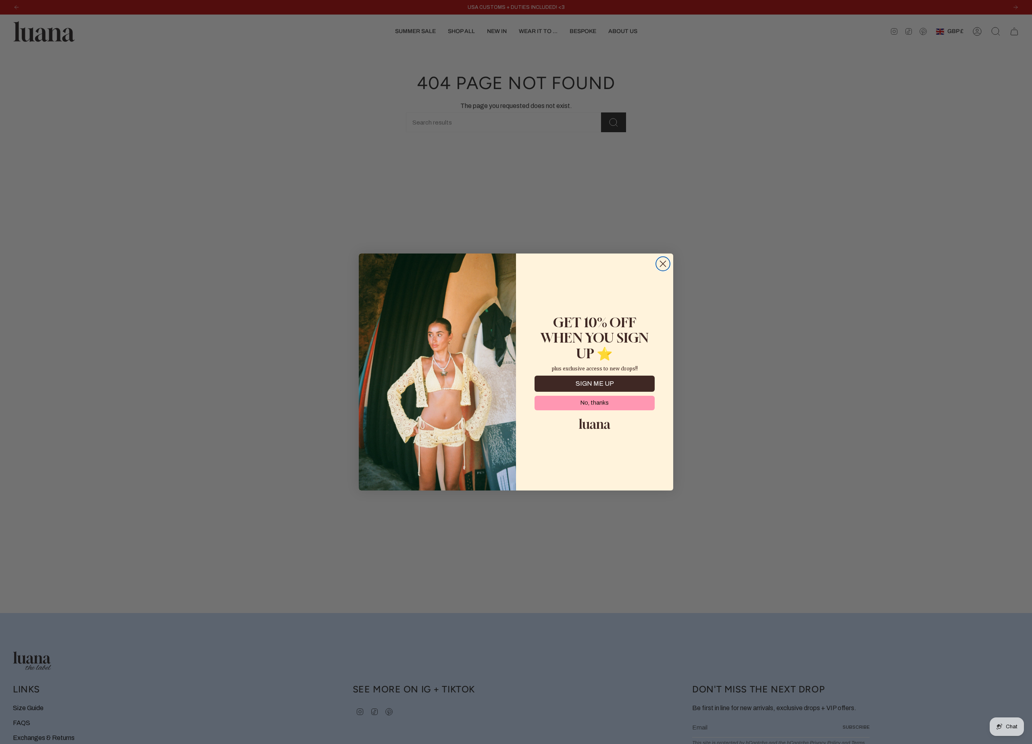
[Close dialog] (663, 264)
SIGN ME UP (595, 383)
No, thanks (594, 403)
